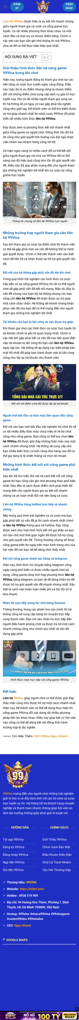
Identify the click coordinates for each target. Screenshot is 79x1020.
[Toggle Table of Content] (43, 57)
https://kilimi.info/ (32, 889)
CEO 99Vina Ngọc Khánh (50, 736)
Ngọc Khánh (22, 925)
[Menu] (5, 6)
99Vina (18, 698)
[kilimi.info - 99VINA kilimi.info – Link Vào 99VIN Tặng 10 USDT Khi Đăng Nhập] (43, 6)
